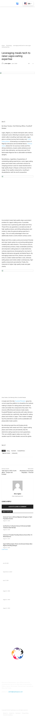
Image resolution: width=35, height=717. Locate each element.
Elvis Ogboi (8, 63)
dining (8, 450)
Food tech (13, 450)
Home (3, 45)
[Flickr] (17, 704)
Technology (9, 45)
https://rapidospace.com (17, 496)
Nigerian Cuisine (6, 453)
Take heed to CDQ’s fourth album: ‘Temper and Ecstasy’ (9, 472)
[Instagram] (21, 704)
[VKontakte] (26, 704)
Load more (5, 549)
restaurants (14, 453)
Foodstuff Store (21, 450)
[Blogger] (9, 704)
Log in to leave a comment (17, 506)
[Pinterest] (16, 68)
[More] (24, 68)
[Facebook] (8, 68)
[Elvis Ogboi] (3, 63)
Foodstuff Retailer (20, 401)
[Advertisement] (17, 24)
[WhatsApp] (20, 68)
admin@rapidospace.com (15, 691)
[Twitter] (12, 68)
